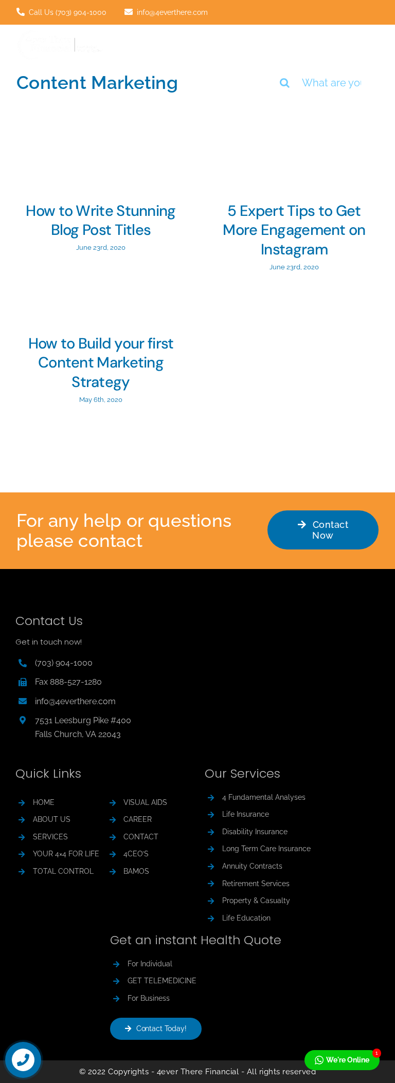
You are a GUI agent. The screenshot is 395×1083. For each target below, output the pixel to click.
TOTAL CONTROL (63, 871)
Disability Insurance (255, 832)
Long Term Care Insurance (266, 849)
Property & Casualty (256, 900)
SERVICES (50, 837)
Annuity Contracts (252, 866)
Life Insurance (245, 814)
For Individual (150, 964)
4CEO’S (136, 854)
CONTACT (140, 837)
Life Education (246, 918)
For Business (149, 998)
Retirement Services (256, 883)
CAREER (137, 819)
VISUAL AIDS (145, 802)
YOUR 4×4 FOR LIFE (66, 854)
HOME (44, 802)
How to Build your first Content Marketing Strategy (101, 363)
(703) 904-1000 (64, 663)
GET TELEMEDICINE (162, 981)
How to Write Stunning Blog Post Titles (100, 220)
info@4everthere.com (75, 701)
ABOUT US (51, 819)
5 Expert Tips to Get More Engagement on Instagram (294, 230)
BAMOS (136, 871)
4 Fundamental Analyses (264, 797)
